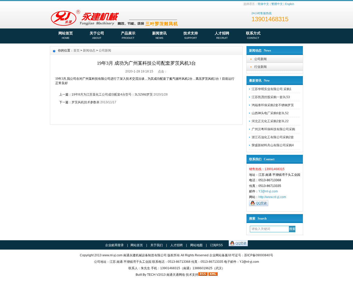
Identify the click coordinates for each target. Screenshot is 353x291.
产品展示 (128, 35)
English (289, 3)
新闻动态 (89, 50)
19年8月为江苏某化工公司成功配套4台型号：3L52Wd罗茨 (112, 94)
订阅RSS (216, 245)
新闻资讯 (159, 35)
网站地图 (196, 245)
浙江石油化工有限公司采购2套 (273, 137)
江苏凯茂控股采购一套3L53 (271, 97)
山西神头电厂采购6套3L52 (270, 113)
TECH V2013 (156, 275)
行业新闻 (260, 67)
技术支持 (190, 35)
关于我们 (156, 245)
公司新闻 (260, 59)
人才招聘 (222, 35)
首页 (76, 50)
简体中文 (263, 3)
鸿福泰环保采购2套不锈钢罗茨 (273, 105)
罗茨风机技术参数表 (85, 102)
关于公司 (97, 35)
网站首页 (65, 35)
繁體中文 (277, 3)
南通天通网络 (175, 275)
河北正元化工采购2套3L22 (270, 121)
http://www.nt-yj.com (272, 197)
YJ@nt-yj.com (268, 191)
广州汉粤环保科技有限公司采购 (273, 129)
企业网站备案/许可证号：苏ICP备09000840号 (241, 255)
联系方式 (253, 35)
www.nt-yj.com (112, 255)
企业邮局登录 (114, 245)
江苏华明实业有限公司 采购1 (271, 89)
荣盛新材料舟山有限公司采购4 (273, 145)
